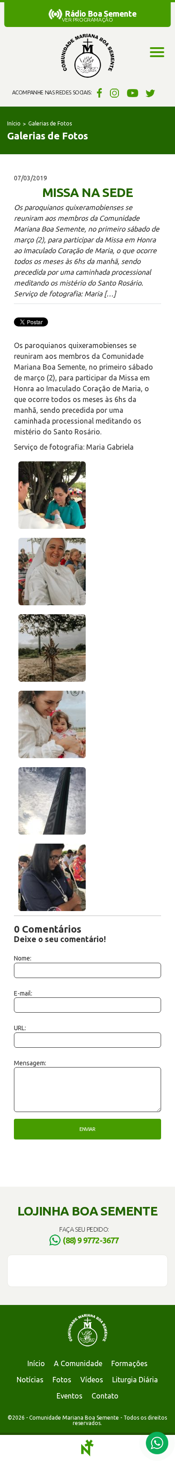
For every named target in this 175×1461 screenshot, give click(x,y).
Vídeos (91, 1380)
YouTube (132, 92)
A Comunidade (78, 1363)
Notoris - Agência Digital (87, 1448)
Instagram (114, 92)
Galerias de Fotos (50, 123)
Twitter (150, 92)
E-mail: (23, 993)
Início (14, 123)
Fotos (61, 1380)
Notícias (30, 1380)
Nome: (22, 958)
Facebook (98, 92)
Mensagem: (30, 1063)
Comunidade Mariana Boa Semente (87, 56)
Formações (129, 1363)
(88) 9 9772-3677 (90, 1240)
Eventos (70, 1396)
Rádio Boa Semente (100, 13)
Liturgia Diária (135, 1380)
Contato (105, 1396)
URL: (20, 1028)
